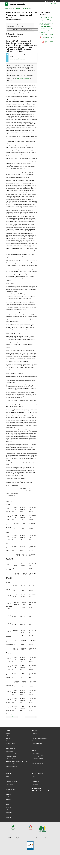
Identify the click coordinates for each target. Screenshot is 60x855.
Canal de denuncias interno (27, 838)
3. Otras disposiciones (26, 8)
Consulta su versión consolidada (17, 59)
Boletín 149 (18, 8)
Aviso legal (16, 838)
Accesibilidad (9, 838)
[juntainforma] (53, 1)
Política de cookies (39, 838)
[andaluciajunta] (47, 1)
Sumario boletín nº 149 (49, 42)
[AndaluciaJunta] (51, 1)
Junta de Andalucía (7, 4)
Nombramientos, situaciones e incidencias (46, 20)
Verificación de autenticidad (23, 78)
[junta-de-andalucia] (55, 1)
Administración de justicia (46, 28)
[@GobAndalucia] (45, 1)
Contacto (33, 1)
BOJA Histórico (8, 8)
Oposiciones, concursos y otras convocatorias (47, 23)
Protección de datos (49, 838)
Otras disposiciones (45, 26)
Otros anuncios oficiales (46, 34)
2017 (13, 8)
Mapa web (39, 1)
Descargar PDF (11, 714)
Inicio (19, 4)
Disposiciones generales (46, 17)
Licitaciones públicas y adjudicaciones (46, 31)
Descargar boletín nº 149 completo (48, 38)
